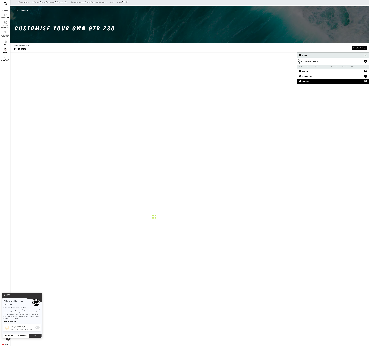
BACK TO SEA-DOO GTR (22, 11)
